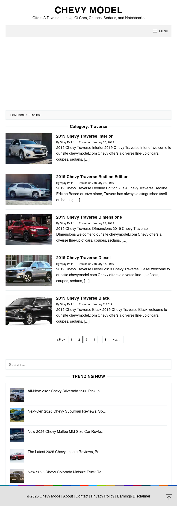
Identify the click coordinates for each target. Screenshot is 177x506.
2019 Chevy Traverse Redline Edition (92, 176)
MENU (163, 31)
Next (115, 339)
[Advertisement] (88, 76)
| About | (68, 496)
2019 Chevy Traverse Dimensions (89, 217)
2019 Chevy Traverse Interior (84, 136)
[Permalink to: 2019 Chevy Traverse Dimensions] (29, 229)
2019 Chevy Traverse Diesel (83, 257)
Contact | (82, 496)
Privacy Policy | (103, 496)
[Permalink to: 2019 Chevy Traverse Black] (29, 310)
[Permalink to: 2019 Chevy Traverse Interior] (29, 148)
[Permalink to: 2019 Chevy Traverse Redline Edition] (29, 188)
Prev (62, 339)
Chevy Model (88, 9)
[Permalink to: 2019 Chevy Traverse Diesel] (29, 269)
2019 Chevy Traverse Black (82, 298)
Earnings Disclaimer (133, 496)
